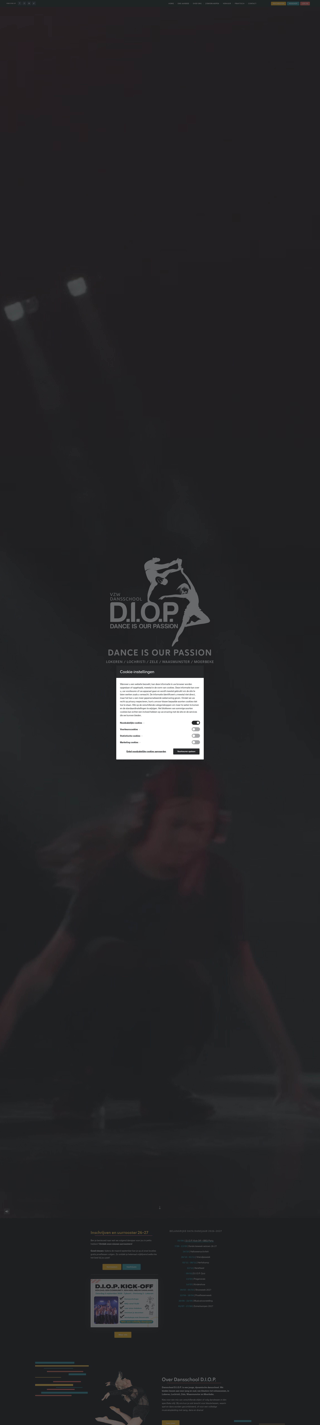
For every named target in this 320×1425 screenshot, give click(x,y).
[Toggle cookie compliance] (196, 729)
